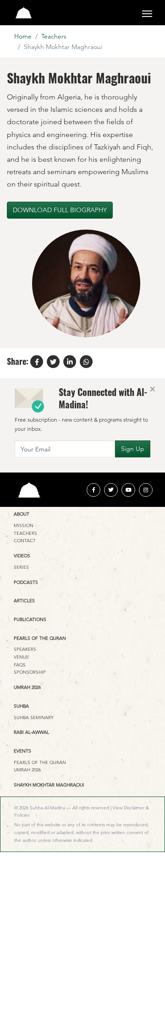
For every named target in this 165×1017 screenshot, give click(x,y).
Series (21, 567)
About (21, 514)
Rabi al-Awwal (31, 732)
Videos (22, 556)
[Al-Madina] (23, 12)
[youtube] (128, 490)
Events (22, 751)
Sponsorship (30, 672)
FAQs (20, 665)
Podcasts (26, 582)
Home (23, 36)
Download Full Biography (60, 210)
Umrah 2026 (27, 687)
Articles (24, 601)
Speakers (25, 649)
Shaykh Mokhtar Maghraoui (49, 785)
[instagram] (146, 490)
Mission (23, 525)
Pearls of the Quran (40, 638)
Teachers (53, 36)
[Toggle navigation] (147, 13)
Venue (21, 657)
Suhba (21, 706)
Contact (25, 541)
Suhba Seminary (34, 717)
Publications (30, 619)
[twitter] (111, 490)
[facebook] (93, 490)
